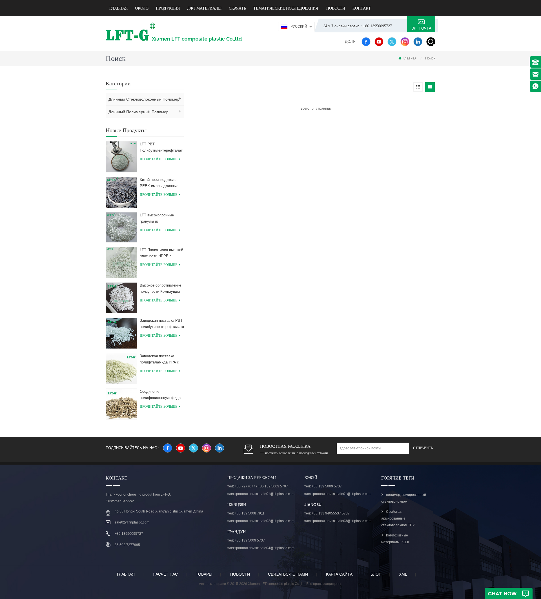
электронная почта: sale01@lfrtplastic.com (260, 494)
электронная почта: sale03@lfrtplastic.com (337, 521)
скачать (237, 8)
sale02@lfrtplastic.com (132, 522)
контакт (361, 8)
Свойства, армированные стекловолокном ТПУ (398, 518)
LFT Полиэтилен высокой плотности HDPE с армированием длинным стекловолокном (161, 253)
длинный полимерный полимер (138, 112)
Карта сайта (339, 574)
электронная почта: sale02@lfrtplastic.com (260, 521)
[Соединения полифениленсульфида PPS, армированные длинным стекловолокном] (121, 403)
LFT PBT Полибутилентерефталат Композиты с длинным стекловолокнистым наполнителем (161, 148)
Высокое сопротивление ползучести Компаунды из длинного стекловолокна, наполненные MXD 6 (160, 289)
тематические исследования (285, 8)
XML (403, 574)
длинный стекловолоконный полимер (143, 99)
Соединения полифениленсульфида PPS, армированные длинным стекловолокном (160, 395)
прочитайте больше (158, 159)
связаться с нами (288, 574)
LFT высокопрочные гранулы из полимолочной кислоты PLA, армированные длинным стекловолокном (160, 219)
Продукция (168, 8)
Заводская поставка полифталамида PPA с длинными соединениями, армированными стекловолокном (159, 359)
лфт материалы (204, 8)
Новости (335, 8)
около (141, 8)
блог (376, 574)
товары (204, 574)
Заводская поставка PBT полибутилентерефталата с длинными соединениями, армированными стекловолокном (162, 324)
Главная (118, 8)
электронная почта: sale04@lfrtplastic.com (260, 548)
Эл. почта (421, 28)
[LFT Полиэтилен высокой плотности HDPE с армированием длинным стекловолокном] (121, 262)
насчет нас (165, 574)
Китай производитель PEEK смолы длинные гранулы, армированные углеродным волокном (160, 183)
